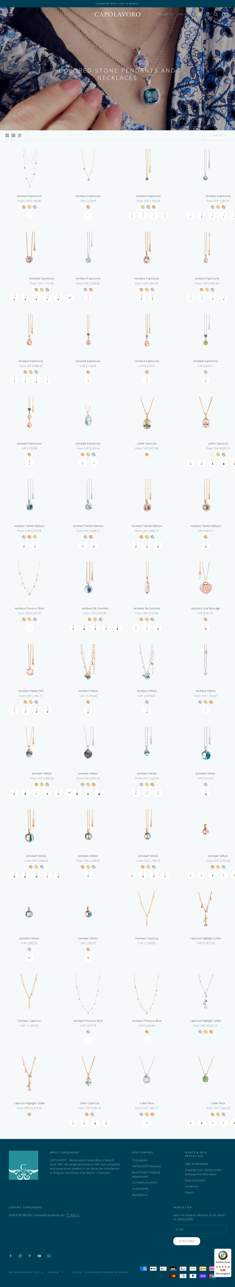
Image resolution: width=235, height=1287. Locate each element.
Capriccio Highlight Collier (205, 938)
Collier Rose (147, 1103)
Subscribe (187, 1241)
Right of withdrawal (196, 1164)
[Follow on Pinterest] (30, 1256)
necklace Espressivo (29, 196)
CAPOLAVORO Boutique (146, 1166)
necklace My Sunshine (95, 608)
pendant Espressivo (42, 278)
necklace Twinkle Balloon (29, 526)
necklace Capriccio (146, 938)
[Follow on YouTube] (39, 1256)
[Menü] (229, 1251)
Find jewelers (140, 1160)
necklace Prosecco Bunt (29, 608)
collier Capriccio (147, 443)
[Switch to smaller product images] (13, 135)
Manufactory (139, 1194)
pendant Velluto (42, 773)
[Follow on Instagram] (20, 1256)
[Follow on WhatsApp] (49, 1256)
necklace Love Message (205, 608)
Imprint (189, 1192)
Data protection (195, 1180)
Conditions (191, 1186)
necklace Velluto (88, 691)
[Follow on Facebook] (10, 1256)
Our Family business (144, 1182)
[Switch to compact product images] (19, 135)
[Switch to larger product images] (7, 135)
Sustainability (140, 1188)
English (183, 14)
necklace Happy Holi (30, 691)
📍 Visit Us (72, 1215)
